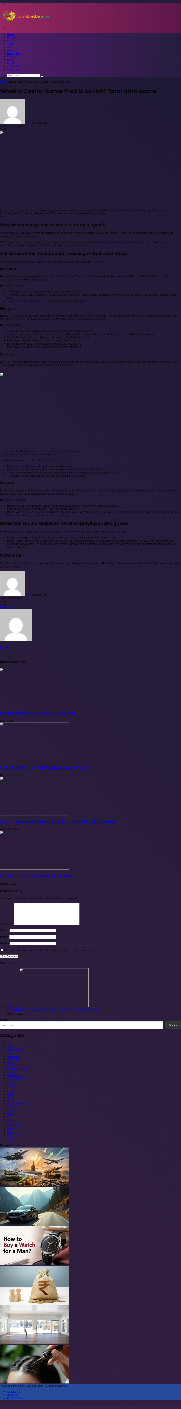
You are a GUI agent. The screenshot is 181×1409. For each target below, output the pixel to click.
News (10, 1113)
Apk (9, 46)
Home (10, 34)
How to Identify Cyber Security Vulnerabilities (37, 713)
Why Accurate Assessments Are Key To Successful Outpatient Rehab (57, 821)
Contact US (13, 1391)
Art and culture (15, 1049)
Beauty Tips (14, 53)
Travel (10, 43)
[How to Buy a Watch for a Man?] (34, 1264)
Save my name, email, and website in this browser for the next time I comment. (48, 950)
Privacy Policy (15, 1397)
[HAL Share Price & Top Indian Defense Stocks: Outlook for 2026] (34, 1185)
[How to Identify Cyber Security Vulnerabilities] (34, 705)
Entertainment (15, 1075)
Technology (13, 65)
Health (10, 59)
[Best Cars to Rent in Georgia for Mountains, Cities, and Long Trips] (34, 1224)
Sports (10, 40)
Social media (14, 1125)
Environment (14, 1078)
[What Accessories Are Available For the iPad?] (34, 868)
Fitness (11, 1091)
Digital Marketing (17, 1068)
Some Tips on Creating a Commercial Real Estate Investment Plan (53, 1010)
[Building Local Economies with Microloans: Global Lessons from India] (34, 1303)
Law (9, 1106)
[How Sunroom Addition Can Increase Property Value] (34, 1343)
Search (4, 1019)
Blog (10, 1062)
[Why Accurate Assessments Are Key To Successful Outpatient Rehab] (34, 814)
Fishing (11, 1087)
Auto (10, 50)
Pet (9, 1116)
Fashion (11, 1081)
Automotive (13, 1056)
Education (12, 1072)
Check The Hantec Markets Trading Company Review (45, 767)
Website (4, 943)
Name (4, 930)
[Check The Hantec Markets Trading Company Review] (34, 760)
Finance (11, 56)
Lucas (28, 122)
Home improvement (18, 69)
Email (4, 936)
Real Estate (13, 1119)
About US (13, 1394)
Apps (10, 1046)
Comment (6, 924)
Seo (9, 1122)
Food (10, 1094)
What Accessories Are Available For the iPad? (37, 876)
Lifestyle (12, 62)
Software (12, 1129)
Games (11, 1097)
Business (12, 37)
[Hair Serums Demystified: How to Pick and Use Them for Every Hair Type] (34, 1382)
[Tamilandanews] (26, 22)
